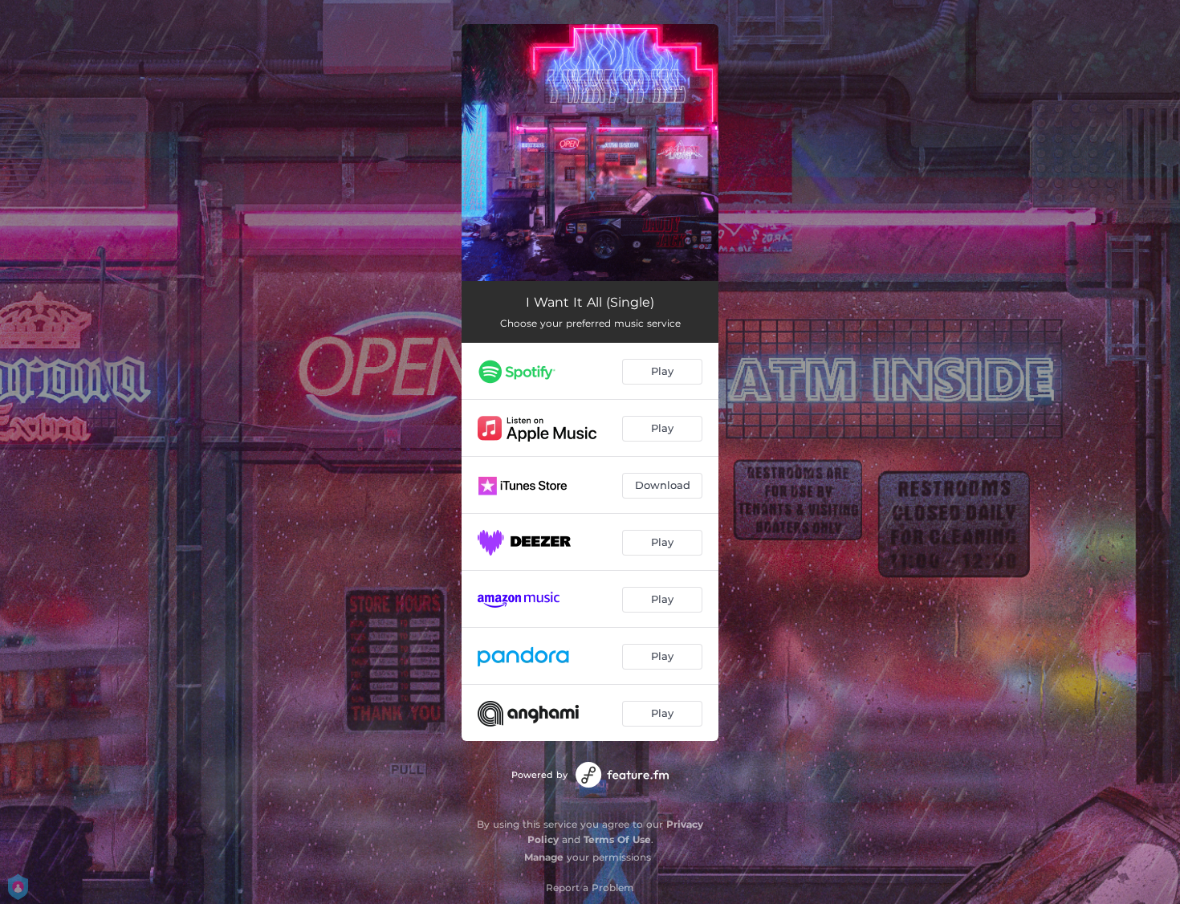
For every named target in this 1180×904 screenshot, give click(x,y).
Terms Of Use (617, 839)
